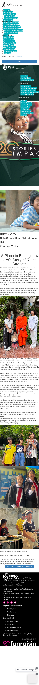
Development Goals (10, 51)
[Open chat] (32, 678)
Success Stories (9, 49)
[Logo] (19, 4)
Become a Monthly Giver (12, 26)
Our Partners (11, 612)
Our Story (7, 39)
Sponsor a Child (9, 24)
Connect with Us (12, 630)
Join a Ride (8, 14)
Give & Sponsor (7, 21)
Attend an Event (9, 16)
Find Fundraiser (8, 56)
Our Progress (8, 47)
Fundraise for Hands (11, 18)
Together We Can (10, 43)
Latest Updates (9, 45)
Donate (19, 61)
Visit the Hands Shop (11, 33)
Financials (7, 53)
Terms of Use (16, 634)
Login (5, 65)
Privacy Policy (27, 634)
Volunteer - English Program (13, 30)
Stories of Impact (9, 41)
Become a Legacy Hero (12, 28)
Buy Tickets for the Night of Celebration (19, 566)
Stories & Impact (7, 36)
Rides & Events (7, 11)
